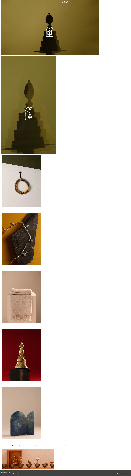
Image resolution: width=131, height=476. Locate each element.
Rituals (3, 383)
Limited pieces (100, 5)
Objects (31, 5)
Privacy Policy (3, 473)
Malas (44, 5)
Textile (114, 5)
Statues (57, 5)
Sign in (128, 2)
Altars (71, 5)
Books (3, 5)
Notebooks (16, 5)
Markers (3, 268)
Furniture (84, 5)
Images (128, 5)
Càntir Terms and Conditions (11, 473)
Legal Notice (19, 473)
